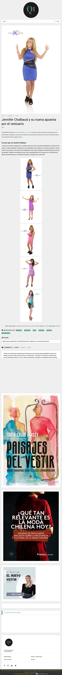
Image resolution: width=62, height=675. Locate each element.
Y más (46, 673)
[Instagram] (8, 665)
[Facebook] (4, 665)
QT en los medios (7, 659)
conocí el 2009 (27, 132)
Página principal (7, 656)
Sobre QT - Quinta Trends (36, 656)
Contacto (33, 659)
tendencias (10, 115)
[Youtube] (11, 665)
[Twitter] (15, 665)
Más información (41, 673)
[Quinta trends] (31, 18)
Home (3, 115)
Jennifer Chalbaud (18, 132)
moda (16, 115)
